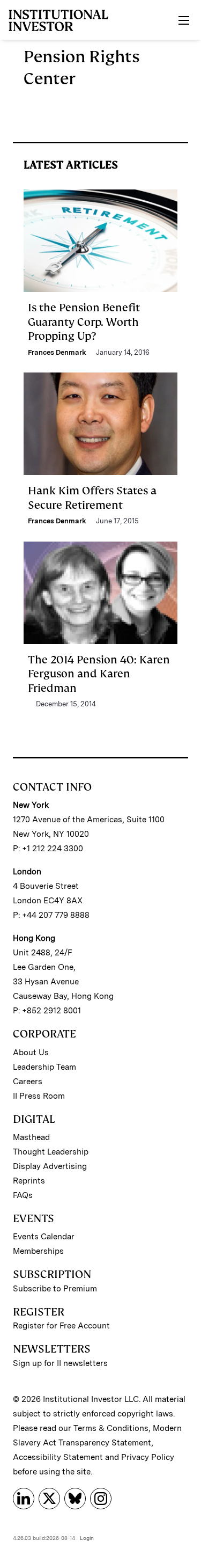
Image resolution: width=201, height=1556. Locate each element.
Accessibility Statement (58, 1457)
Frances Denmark (57, 352)
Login (87, 1538)
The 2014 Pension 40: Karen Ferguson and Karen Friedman (99, 674)
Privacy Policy (147, 1457)
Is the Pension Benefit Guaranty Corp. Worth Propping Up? (84, 322)
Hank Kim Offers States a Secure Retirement (92, 498)
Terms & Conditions (110, 1428)
